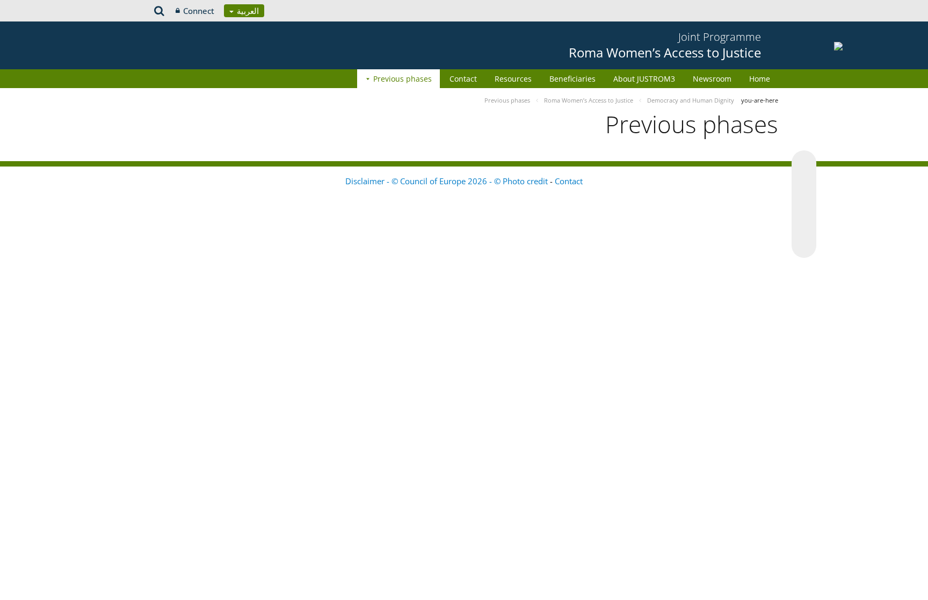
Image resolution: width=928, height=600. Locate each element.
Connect (198, 10)
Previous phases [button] (402, 79)
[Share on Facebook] (804, 205)
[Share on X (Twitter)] (804, 184)
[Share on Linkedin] (804, 225)
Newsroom (712, 79)
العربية (247, 10)
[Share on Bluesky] (804, 164)
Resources (513, 79)
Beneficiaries (572, 79)
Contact (463, 79)
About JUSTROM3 (644, 79)
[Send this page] (804, 245)
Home (759, 79)
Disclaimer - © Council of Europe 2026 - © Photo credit (447, 181)
